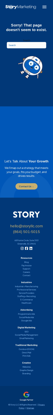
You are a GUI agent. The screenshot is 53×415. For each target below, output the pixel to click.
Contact (26, 275)
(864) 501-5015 (26, 232)
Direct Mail (26, 352)
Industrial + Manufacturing (26, 286)
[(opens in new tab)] (26, 395)
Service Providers (26, 293)
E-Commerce (26, 299)
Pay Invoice (27, 265)
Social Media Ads (26, 317)
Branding (26, 373)
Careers (26, 272)
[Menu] (44, 7)
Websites (26, 367)
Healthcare (26, 303)
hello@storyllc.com (26, 226)
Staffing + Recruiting (26, 296)
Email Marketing (27, 338)
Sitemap (30, 408)
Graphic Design (26, 370)
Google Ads (26, 320)
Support (26, 268)
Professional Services (26, 289)
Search (26, 40)
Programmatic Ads (26, 314)
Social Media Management (26, 335)
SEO (27, 331)
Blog (26, 262)
